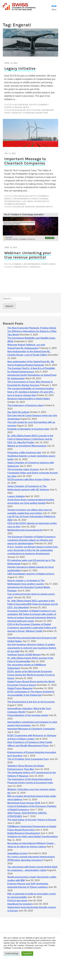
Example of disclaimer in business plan (28, 429)
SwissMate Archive (17, 853)
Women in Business (15, 204)
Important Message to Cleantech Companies (25, 160)
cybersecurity (20, 267)
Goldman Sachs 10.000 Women (24, 654)
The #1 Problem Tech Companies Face (28, 759)
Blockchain (21, 104)
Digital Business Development (23, 833)
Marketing (41, 113)
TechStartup (41, 201)
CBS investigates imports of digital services (30, 574)
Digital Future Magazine (20, 688)
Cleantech (18, 206)
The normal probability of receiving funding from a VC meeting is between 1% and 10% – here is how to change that (31, 391)
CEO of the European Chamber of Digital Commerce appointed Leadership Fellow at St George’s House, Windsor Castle (31, 627)
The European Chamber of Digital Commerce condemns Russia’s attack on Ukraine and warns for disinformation (31, 540)
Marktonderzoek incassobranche (25, 530)
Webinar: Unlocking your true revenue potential (27, 255)
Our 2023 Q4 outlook (18, 412)
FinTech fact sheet (17, 900)
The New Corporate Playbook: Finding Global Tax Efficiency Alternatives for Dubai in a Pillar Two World (32, 331)
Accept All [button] (27, 953)
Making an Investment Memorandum (26, 446)
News (26, 107)
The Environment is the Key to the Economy (31, 702)
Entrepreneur (21, 198)
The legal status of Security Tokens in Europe (31, 820)
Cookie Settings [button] (11, 953)
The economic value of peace (23, 469)
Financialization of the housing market (27, 715)
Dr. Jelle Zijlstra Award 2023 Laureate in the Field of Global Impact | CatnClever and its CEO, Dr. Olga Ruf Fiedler (30, 439)
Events (8, 107)
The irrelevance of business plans (25, 405)
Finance (17, 107)
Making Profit (44, 206)
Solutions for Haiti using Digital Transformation (32, 836)
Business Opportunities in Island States (28, 398)
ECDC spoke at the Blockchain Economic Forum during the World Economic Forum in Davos (31, 674)
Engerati (17, 113)
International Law (15, 201)
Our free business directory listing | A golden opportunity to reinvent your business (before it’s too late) (31, 647)
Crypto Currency (39, 104)
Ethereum (28, 113)
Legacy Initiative (19, 68)
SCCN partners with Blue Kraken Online (28, 479)
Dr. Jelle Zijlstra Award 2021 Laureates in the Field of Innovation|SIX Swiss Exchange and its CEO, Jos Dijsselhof (32, 604)
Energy (8, 198)
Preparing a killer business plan (24, 452)
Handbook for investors (20, 904)
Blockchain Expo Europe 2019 (23, 803)
